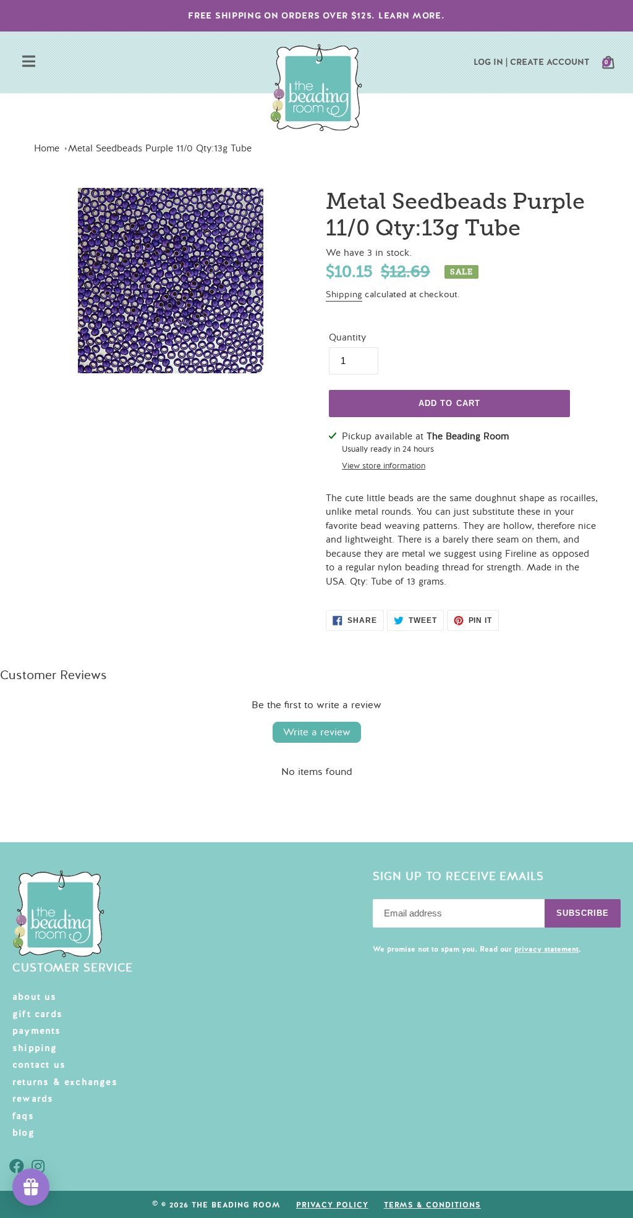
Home (46, 148)
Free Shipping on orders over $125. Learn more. (316, 15)
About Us (34, 997)
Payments (36, 1031)
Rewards (32, 1099)
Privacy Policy (332, 1205)
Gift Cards (37, 1014)
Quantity (347, 337)
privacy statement (546, 949)
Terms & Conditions (432, 1205)
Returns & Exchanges (64, 1082)
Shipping (344, 294)
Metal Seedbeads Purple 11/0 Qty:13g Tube (160, 148)
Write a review (316, 732)
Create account (550, 61)
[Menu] (29, 63)
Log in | (491, 61)
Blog (23, 1133)
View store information (383, 466)
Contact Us (39, 1065)
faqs (23, 1116)
